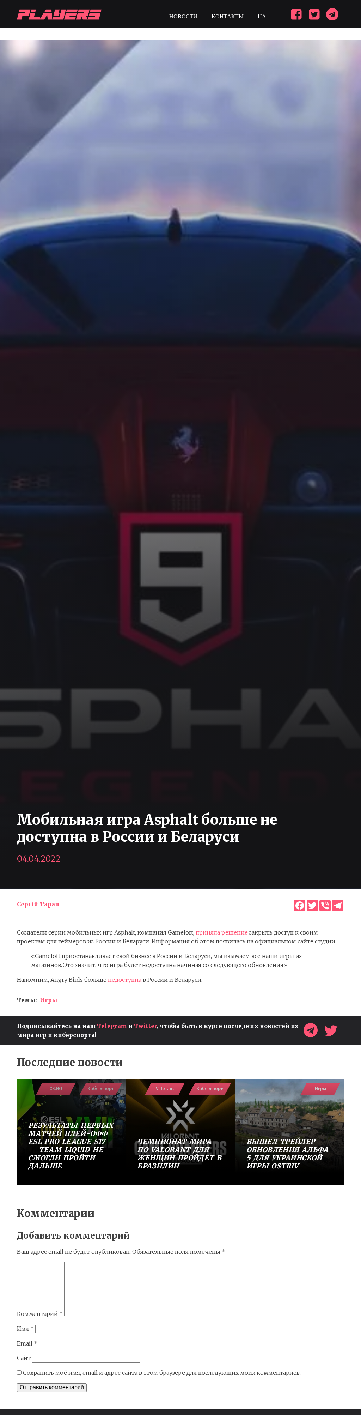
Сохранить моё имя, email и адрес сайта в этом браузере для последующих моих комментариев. (162, 1372)
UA (262, 16)
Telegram (112, 1025)
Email (27, 1343)
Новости (183, 16)
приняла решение (222, 932)
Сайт (24, 1357)
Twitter (145, 1025)
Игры (48, 1000)
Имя (25, 1328)
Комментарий (40, 1313)
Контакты (228, 16)
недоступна (124, 979)
